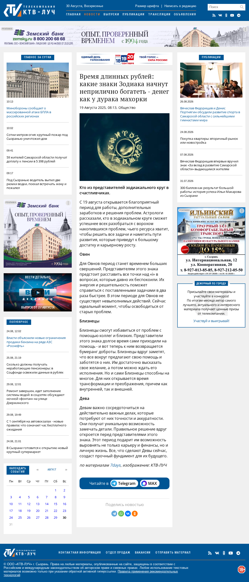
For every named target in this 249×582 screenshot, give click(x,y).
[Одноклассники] (135, 513)
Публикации (134, 14)
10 (11, 504)
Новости (92, 14)
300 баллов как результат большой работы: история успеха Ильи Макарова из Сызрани (210, 192)
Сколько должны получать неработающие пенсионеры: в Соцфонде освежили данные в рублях (35, 368)
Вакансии (143, 552)
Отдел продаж (118, 552)
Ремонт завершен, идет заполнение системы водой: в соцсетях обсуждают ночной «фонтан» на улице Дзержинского (35, 397)
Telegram (126, 483)
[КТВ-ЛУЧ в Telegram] (238, 15)
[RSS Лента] (214, 15)
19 (28, 511)
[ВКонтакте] (128, 513)
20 (37, 511)
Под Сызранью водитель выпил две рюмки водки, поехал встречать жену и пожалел (36, 184)
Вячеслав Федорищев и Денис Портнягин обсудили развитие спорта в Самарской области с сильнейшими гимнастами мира (210, 114)
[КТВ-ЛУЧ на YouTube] (232, 15)
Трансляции (159, 14)
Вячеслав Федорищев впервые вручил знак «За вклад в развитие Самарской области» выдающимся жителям (209, 165)
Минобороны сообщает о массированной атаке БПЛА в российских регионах (29, 112)
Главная (73, 14)
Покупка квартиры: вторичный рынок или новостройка (209, 140)
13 (37, 504)
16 (64, 504)
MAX (152, 483)
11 (20, 504)
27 (37, 518)
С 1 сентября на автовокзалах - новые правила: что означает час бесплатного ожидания (36, 425)
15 (55, 504)
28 (46, 518)
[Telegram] (114, 513)
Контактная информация (80, 552)
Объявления (185, 14)
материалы (84, 564)
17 (11, 511)
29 (55, 518)
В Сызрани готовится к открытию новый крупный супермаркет (37, 450)
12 (28, 504)
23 (64, 511)
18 (20, 511)
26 (28, 518)
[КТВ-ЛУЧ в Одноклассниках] (226, 15)
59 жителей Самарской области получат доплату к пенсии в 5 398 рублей (37, 159)
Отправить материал (173, 552)
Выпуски (111, 14)
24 (11, 518)
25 (20, 518)
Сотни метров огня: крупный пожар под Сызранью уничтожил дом (37, 136)
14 (46, 504)
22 (55, 511)
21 (46, 511)
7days (115, 465)
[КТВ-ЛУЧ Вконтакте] (220, 15)
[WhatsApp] (121, 513)
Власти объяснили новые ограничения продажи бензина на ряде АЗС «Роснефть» (36, 342)
